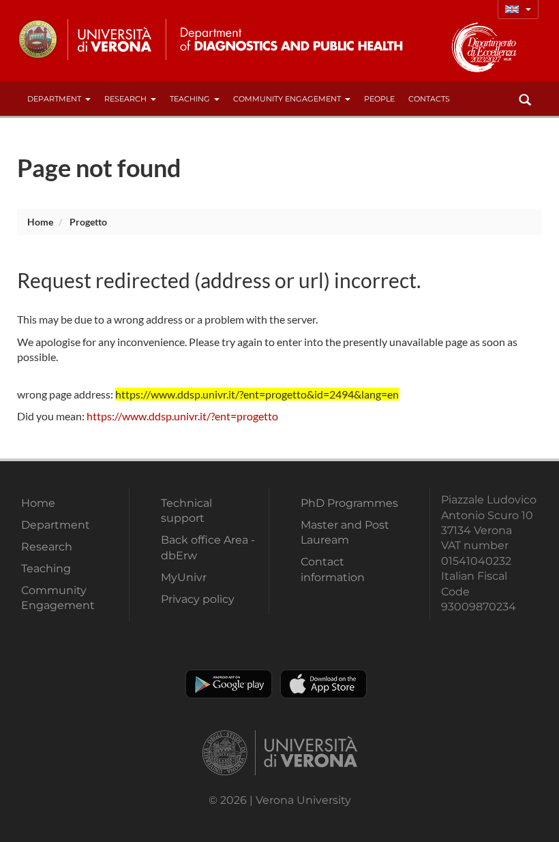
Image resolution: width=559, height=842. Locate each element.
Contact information (333, 569)
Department (54, 99)
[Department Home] (285, 39)
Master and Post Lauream (345, 532)
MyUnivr (184, 577)
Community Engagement (287, 99)
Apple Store (323, 684)
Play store (228, 684)
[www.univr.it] (85, 39)
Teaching (190, 99)
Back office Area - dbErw (208, 547)
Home (40, 222)
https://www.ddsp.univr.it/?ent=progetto (182, 415)
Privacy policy (198, 599)
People (379, 99)
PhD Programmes (349, 503)
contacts (429, 99)
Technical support (186, 511)
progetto (88, 222)
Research (125, 99)
